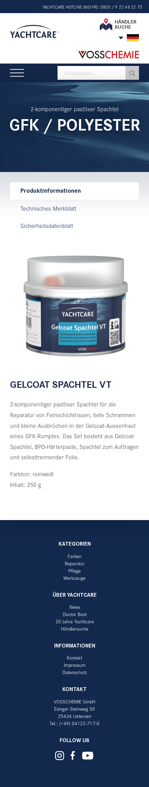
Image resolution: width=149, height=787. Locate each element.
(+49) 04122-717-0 (79, 723)
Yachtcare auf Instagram (59, 755)
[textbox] (98, 73)
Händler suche (126, 24)
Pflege (74, 570)
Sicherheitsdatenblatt (46, 225)
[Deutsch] (133, 37)
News (74, 607)
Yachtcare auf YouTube (87, 755)
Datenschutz (74, 672)
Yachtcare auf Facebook (73, 755)
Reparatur (75, 563)
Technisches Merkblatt (48, 208)
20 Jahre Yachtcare (74, 621)
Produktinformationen (50, 190)
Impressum (75, 665)
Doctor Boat (75, 614)
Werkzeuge (74, 578)
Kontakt (74, 657)
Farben (74, 556)
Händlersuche (74, 628)
